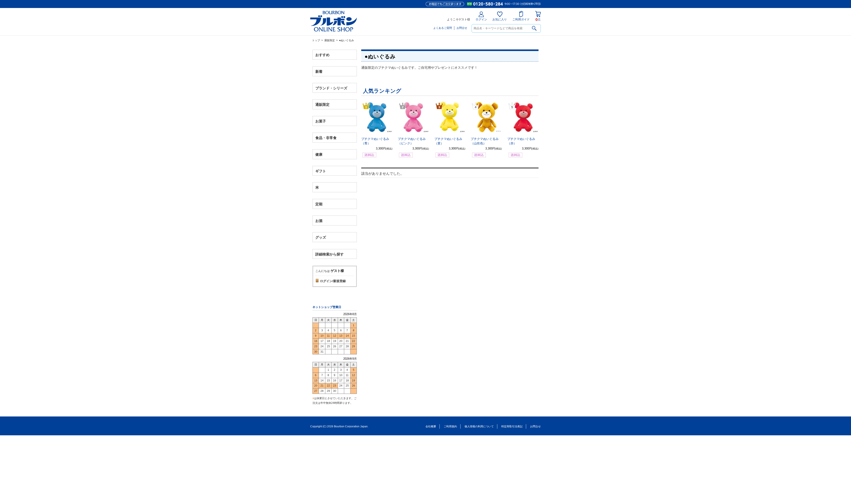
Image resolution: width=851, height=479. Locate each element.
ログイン (481, 19)
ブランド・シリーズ (331, 88)
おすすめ (322, 55)
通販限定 (329, 40)
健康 (318, 154)
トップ (316, 40)
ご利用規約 (450, 426)
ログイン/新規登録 (333, 281)
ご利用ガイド (521, 19)
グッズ (320, 237)
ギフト (320, 171)
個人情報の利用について (479, 426)
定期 (318, 204)
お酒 (318, 220)
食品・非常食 (326, 138)
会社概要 (431, 426)
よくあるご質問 (442, 27)
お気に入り (499, 19)
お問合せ (462, 27)
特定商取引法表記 (512, 426)
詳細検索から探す (329, 254)
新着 (318, 71)
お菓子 (320, 121)
